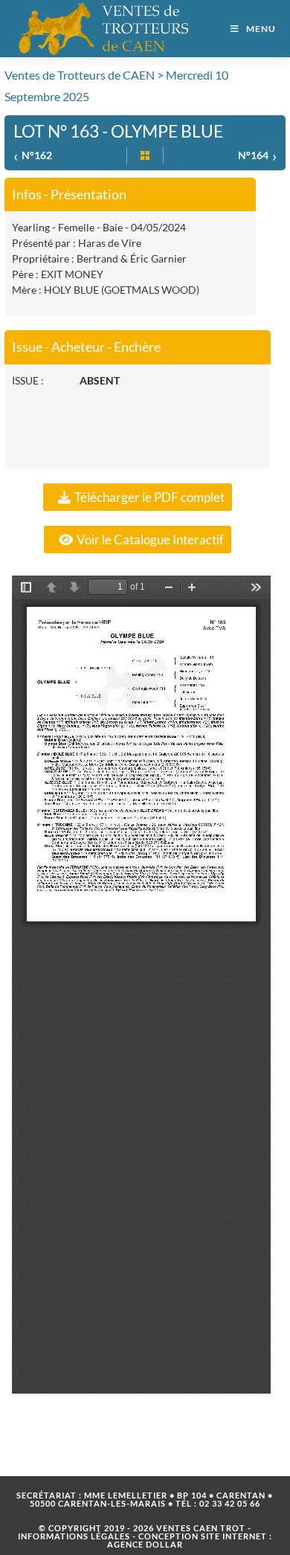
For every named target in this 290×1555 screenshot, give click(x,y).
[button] (137, 497)
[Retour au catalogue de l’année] (145, 156)
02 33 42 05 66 (229, 1503)
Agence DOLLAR (145, 1544)
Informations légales (74, 1536)
